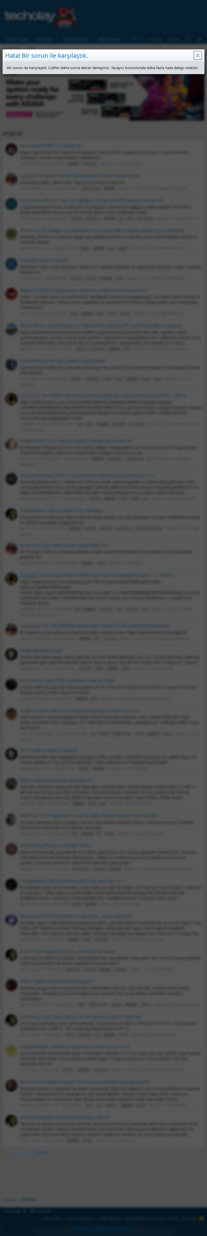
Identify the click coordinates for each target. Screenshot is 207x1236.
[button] (198, 55)
